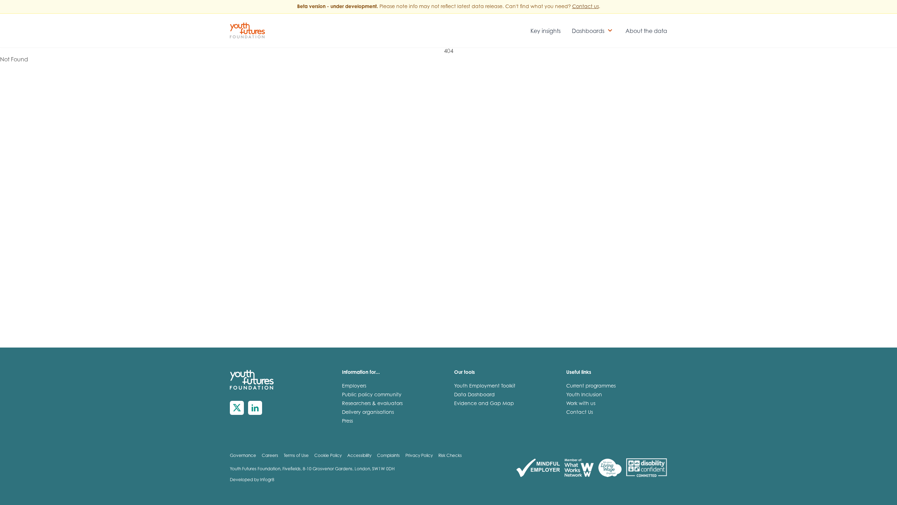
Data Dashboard (474, 395)
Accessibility (359, 456)
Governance (243, 456)
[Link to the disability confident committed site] (646, 468)
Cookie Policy (328, 456)
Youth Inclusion (584, 395)
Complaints (388, 456)
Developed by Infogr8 (252, 480)
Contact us (585, 7)
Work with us (580, 404)
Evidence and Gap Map (484, 404)
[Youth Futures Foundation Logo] (247, 30)
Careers (270, 456)
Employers (354, 386)
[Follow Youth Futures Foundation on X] (237, 408)
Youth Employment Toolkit (484, 386)
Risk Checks (450, 456)
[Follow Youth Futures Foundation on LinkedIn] (255, 408)
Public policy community (372, 395)
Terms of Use (296, 456)
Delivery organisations (368, 412)
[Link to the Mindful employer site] (538, 468)
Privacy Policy (419, 456)
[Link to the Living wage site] (610, 468)
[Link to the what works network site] (579, 468)
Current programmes (591, 386)
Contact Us (579, 412)
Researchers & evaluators (372, 404)
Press (347, 421)
